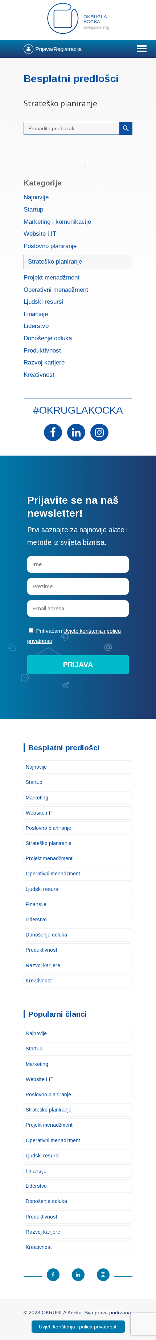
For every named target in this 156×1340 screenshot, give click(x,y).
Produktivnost (42, 351)
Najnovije (36, 198)
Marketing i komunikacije (57, 222)
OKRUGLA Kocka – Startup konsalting (78, 18)
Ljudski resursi (43, 302)
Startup (33, 210)
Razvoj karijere (44, 363)
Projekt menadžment (51, 278)
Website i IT (40, 234)
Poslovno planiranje (50, 246)
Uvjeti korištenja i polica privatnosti (78, 1327)
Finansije (36, 314)
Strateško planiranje (55, 261)
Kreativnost (39, 375)
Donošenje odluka (48, 339)
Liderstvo (36, 326)
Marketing (37, 798)
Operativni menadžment (56, 290)
